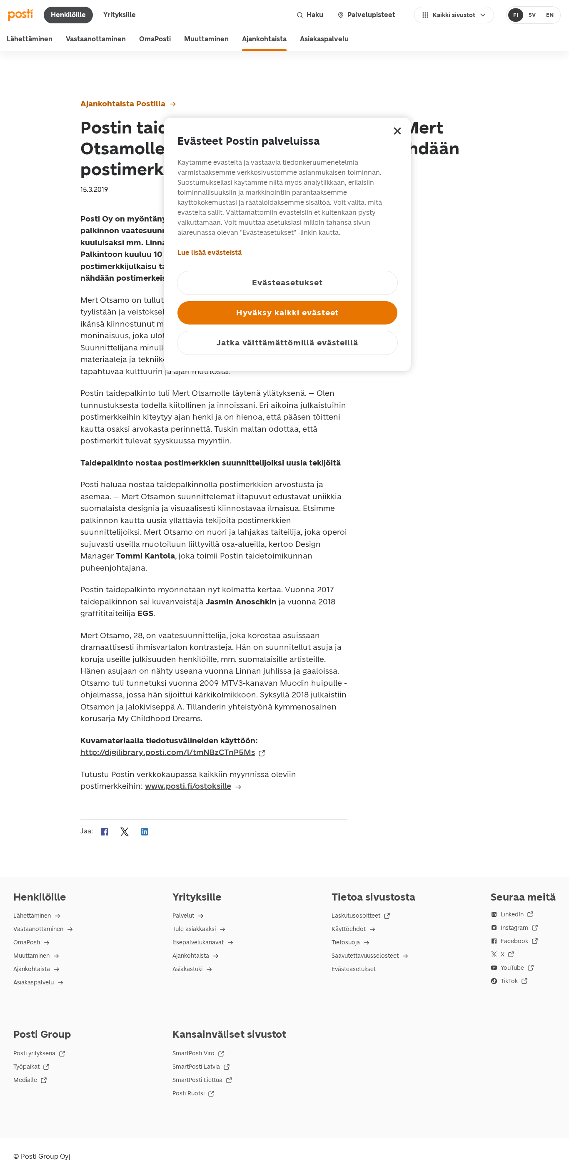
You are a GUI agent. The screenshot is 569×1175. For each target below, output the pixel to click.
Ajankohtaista (264, 39)
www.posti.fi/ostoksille (188, 786)
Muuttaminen (206, 39)
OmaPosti (155, 39)
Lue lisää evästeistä (209, 253)
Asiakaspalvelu (324, 39)
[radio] (516, 15)
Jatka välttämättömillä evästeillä (287, 342)
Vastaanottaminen (96, 39)
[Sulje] (397, 131)
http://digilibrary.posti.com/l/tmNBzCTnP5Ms (167, 752)
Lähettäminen (29, 39)
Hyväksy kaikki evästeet (287, 312)
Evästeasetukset (354, 969)
